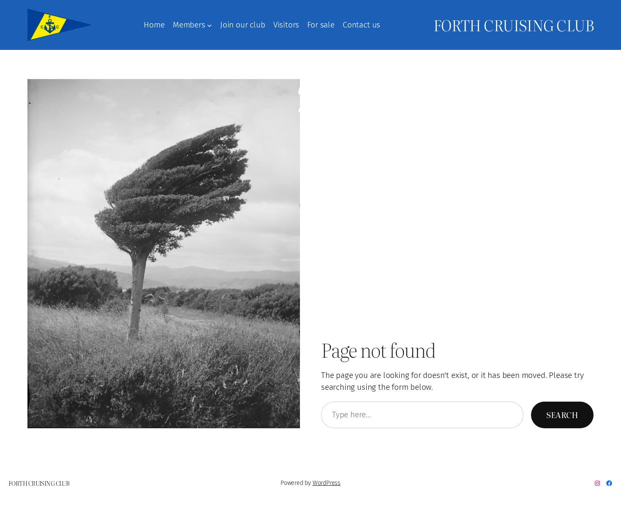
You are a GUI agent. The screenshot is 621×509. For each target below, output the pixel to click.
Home (154, 25)
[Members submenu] (209, 24)
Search (562, 414)
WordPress (326, 483)
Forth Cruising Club (513, 25)
